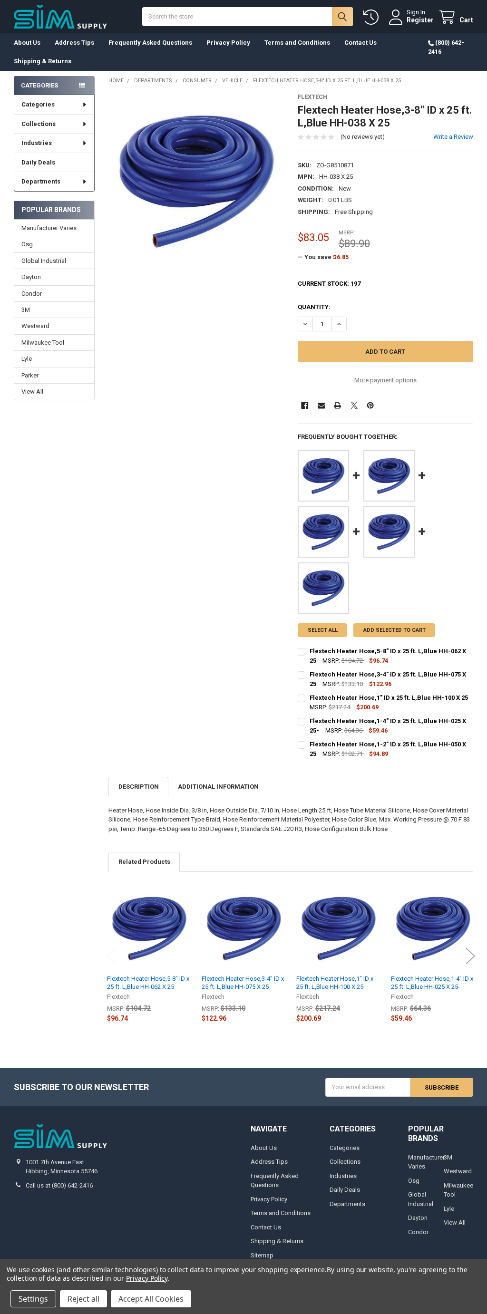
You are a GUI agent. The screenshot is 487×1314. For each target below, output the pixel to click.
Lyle (26, 358)
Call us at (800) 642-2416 (59, 1185)
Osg (27, 244)
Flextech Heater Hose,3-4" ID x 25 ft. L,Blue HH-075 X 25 (243, 982)
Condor (31, 293)
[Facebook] (305, 405)
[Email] (321, 405)
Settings (33, 1299)
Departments (40, 181)
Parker (30, 375)
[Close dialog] (476, 1063)
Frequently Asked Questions (150, 42)
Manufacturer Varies (49, 228)
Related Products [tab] (144, 861)
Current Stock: (329, 283)
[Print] (337, 405)
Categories (38, 104)
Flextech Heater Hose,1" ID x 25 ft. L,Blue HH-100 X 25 (334, 982)
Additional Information (218, 786)
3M (25, 309)
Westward (35, 325)
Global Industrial (43, 260)
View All (32, 391)
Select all (323, 630)
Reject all (83, 1299)
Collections (38, 123)
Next (470, 956)
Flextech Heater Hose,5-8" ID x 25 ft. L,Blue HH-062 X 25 (148, 982)
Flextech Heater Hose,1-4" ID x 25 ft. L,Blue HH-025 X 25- (432, 982)
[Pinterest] (370, 405)
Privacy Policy (228, 42)
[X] (354, 405)
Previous (111, 956)
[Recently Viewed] (372, 17)
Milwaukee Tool (42, 342)
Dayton (31, 276)
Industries (36, 142)
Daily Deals (38, 162)
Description (138, 786)
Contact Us (360, 42)
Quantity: (314, 306)
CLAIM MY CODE (392, 1253)
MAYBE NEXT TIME (392, 1283)
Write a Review (453, 136)
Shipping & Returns (42, 61)
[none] (196, 181)
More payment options (385, 380)
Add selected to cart (394, 630)
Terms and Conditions (297, 42)
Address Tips (74, 42)
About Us (27, 42)
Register (420, 20)
